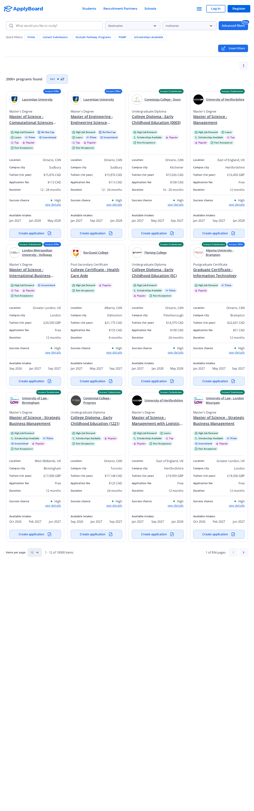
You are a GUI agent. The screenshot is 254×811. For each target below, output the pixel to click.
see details (53, 204)
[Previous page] (233, 552)
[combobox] (54, 25)
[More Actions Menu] (243, 65)
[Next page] (243, 552)
